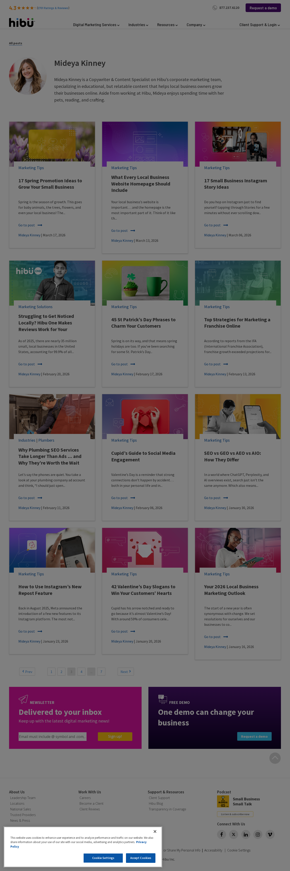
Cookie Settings (103, 858)
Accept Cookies (140, 858)
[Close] (155, 831)
